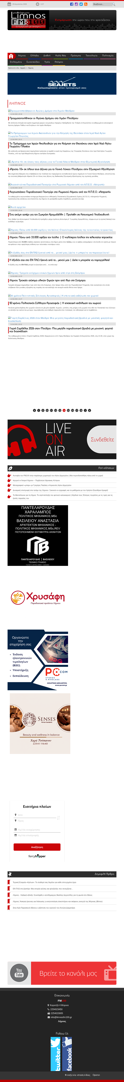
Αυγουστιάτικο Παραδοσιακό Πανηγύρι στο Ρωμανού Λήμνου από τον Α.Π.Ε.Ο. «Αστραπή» (60, 192)
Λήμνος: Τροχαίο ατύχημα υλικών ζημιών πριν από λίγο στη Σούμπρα (47, 280)
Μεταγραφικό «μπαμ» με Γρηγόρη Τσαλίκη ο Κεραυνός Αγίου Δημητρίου (42, 485)
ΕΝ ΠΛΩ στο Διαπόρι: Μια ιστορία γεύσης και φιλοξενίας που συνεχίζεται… (43, 889)
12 (55, 410)
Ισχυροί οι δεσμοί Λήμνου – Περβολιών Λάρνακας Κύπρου (36, 480)
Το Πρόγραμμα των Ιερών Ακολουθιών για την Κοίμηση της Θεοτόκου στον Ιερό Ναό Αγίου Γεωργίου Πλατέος (60, 145)
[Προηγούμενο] (38, 410)
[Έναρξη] (34, 410)
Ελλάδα (35, 56)
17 (77, 410)
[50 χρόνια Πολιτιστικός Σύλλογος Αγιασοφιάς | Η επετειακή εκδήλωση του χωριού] (53, 295)
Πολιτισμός (108, 56)
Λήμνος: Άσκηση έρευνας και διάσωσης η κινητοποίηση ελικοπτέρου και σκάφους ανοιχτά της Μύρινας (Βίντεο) (58, 901)
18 (81, 410)
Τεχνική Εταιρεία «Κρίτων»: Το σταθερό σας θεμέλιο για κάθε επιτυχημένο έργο (44, 882)
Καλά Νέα (60, 56)
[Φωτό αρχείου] (17, 206)
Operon (96, 1074)
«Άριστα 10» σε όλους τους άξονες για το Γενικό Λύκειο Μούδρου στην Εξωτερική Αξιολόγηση (62, 169)
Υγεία (47, 62)
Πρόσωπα (76, 56)
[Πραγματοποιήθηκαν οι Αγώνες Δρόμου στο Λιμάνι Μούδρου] (41, 110)
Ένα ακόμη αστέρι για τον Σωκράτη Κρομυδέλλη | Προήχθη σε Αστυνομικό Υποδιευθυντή (59, 214)
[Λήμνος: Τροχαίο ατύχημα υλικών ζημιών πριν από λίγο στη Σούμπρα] (46, 272)
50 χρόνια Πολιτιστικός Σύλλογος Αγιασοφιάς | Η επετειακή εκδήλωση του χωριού (55, 303)
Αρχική (22, 68)
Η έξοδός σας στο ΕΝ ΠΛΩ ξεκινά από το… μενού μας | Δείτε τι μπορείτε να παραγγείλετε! (60, 260)
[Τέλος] (89, 410)
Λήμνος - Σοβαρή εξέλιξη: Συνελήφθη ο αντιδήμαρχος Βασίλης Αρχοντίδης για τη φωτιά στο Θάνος (52, 895)
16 (72, 410)
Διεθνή (47, 56)
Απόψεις (59, 62)
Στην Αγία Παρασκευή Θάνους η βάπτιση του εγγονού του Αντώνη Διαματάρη (44, 908)
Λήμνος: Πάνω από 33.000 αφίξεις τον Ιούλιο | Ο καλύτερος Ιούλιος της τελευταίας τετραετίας (61, 237)
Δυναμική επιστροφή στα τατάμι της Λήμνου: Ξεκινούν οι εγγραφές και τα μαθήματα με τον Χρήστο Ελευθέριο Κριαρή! (60, 490)
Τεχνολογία (91, 56)
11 (51, 410)
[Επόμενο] (85, 410)
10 (47, 410)
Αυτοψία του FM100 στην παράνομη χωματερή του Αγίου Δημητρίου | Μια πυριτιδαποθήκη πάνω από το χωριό (58, 476)
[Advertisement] (49, 41)
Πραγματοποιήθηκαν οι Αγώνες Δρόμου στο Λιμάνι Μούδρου (44, 118)
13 (60, 410)
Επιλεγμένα (16, 62)
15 (68, 410)
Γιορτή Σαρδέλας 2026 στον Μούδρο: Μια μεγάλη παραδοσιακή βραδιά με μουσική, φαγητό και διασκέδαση (61, 330)
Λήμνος (22, 56)
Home (12, 56)
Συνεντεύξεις (33, 62)
